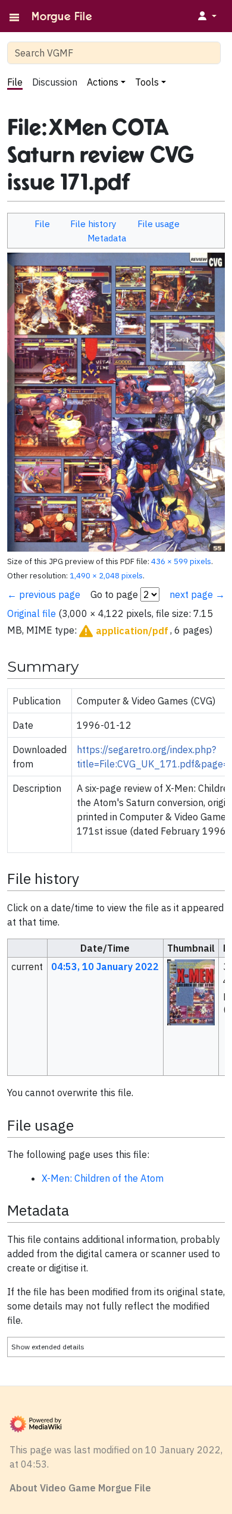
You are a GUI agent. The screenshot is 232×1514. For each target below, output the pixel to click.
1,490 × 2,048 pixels (106, 575)
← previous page (43, 594)
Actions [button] (102, 82)
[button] (122, 631)
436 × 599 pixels (181, 561)
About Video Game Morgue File (80, 1488)
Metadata (106, 238)
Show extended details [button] (47, 1346)
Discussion (54, 82)
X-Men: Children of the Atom (103, 1178)
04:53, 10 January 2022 (105, 966)
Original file (31, 613)
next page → (197, 594)
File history (93, 223)
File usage (158, 223)
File (15, 82)
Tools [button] (147, 82)
